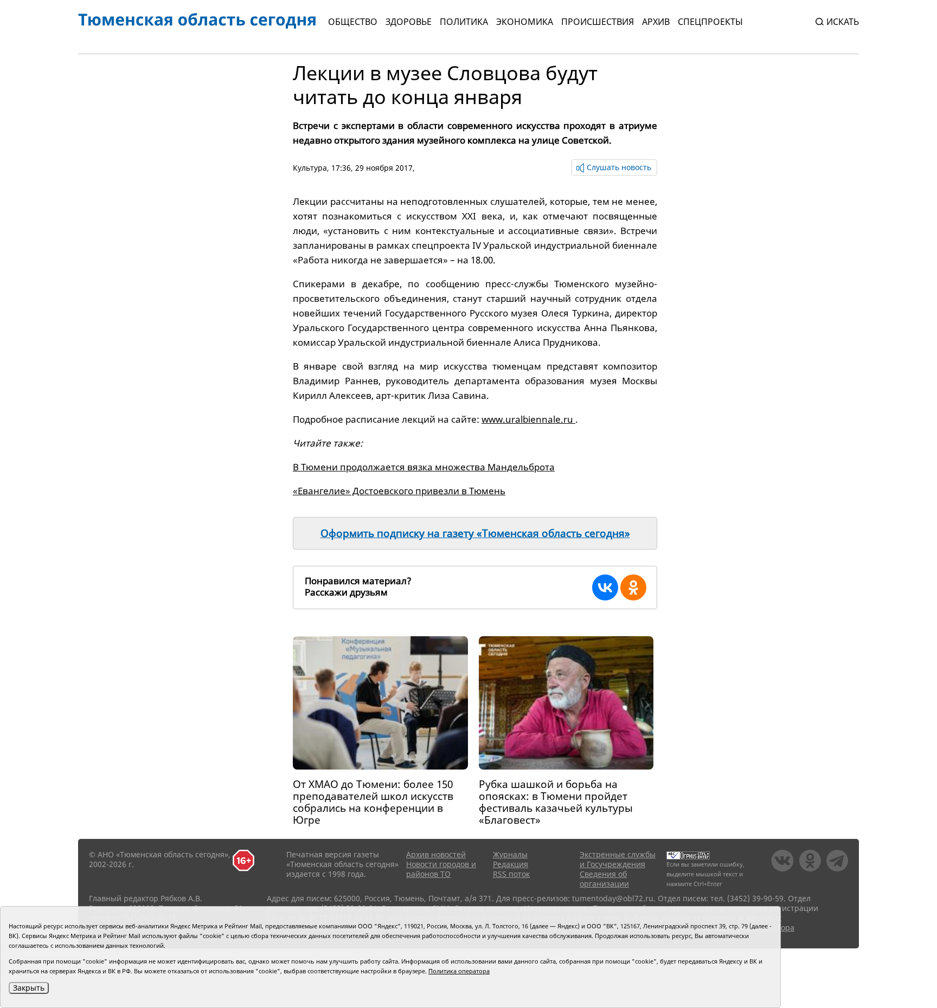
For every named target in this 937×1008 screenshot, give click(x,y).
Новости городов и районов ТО (441, 869)
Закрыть (28, 988)
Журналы (510, 854)
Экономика (524, 22)
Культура (310, 168)
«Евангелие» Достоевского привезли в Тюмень (399, 490)
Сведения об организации (604, 879)
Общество (352, 22)
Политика (464, 22)
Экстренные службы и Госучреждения (618, 859)
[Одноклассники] (633, 587)
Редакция (510, 864)
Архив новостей (436, 854)
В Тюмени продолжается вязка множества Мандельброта (424, 467)
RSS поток (511, 874)
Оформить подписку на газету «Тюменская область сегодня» (475, 533)
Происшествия (597, 22)
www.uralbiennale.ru (528, 419)
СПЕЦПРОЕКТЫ (710, 22)
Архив (656, 22)
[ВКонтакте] (605, 587)
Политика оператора (459, 971)
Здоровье (409, 22)
